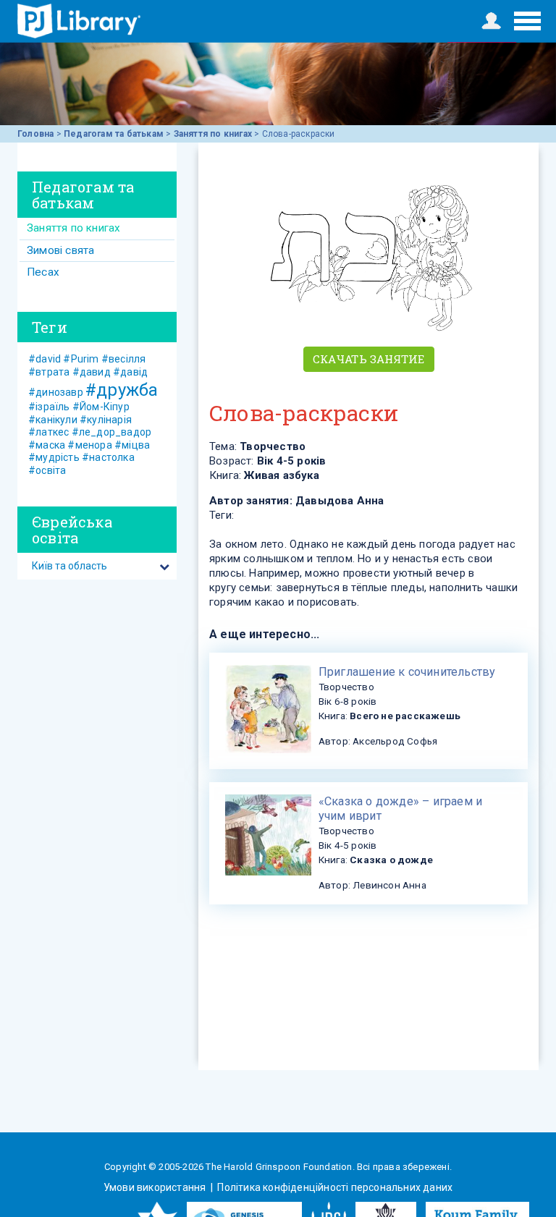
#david (44, 359)
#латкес (48, 432)
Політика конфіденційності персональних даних (333, 1187)
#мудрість (54, 457)
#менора (89, 445)
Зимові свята (60, 250)
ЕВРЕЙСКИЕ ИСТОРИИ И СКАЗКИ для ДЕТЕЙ (78, 21)
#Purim (80, 359)
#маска (46, 445)
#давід (130, 372)
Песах (43, 272)
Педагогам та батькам (114, 134)
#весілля (123, 359)
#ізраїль (49, 406)
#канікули (52, 419)
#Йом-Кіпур (101, 406)
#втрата (49, 372)
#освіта (47, 470)
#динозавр (55, 392)
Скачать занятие (369, 359)
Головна (35, 134)
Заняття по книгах (213, 134)
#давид (91, 372)
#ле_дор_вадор (112, 432)
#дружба (121, 390)
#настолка (108, 457)
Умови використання (156, 1187)
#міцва (132, 445)
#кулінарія (106, 419)
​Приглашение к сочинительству (407, 672)
